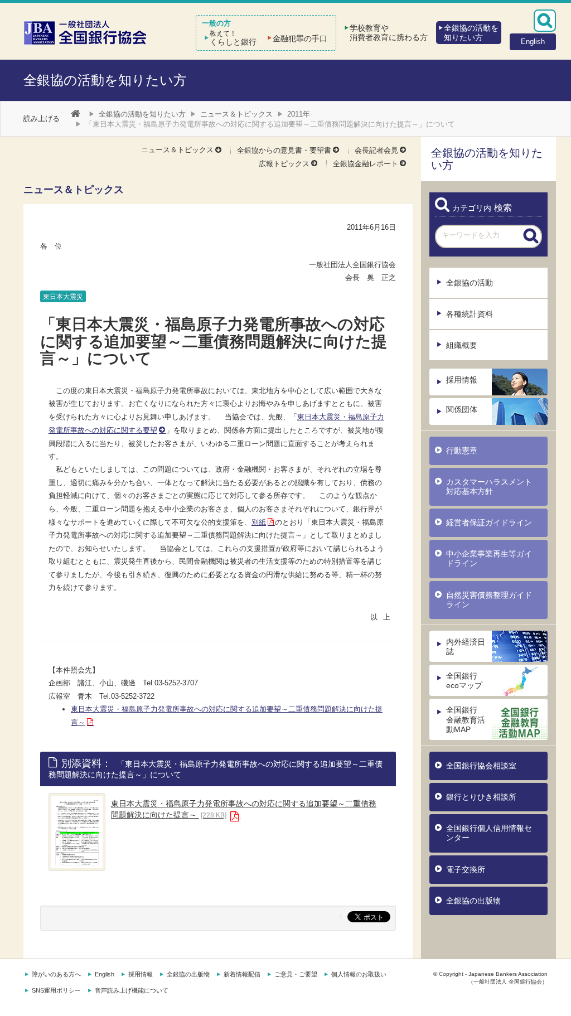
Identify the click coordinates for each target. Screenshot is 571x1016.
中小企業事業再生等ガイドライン (489, 558)
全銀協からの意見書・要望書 (284, 150)
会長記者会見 (376, 150)
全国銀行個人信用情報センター (489, 833)
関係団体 (461, 409)
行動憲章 (461, 450)
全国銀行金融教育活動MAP (465, 719)
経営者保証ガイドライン (489, 522)
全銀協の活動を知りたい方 (105, 80)
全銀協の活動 (469, 282)
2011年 (298, 114)
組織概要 (461, 345)
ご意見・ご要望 (295, 974)
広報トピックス (284, 163)
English (104, 974)
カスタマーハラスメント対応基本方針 (489, 486)
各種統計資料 (469, 313)
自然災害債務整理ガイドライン (489, 600)
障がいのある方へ (56, 974)
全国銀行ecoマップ (464, 680)
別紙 (258, 522)
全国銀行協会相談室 (481, 765)
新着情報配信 (242, 974)
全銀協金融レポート (365, 163)
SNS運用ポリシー (56, 990)
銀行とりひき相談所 (481, 796)
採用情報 (461, 379)
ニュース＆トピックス (236, 114)
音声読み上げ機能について (131, 990)
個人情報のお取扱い (358, 974)
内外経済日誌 (465, 646)
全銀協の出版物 (473, 900)
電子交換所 (465, 869)
